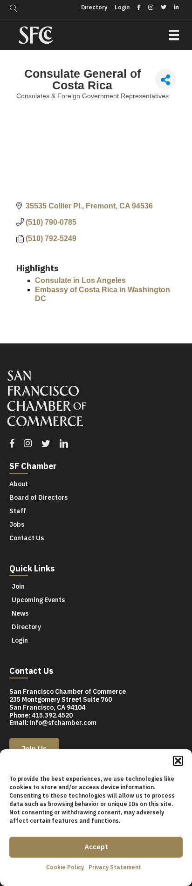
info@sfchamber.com (63, 722)
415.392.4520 (52, 715)
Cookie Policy (65, 867)
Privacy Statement (115, 867)
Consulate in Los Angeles (80, 280)
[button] (178, 760)
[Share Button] (165, 79)
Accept (96, 846)
